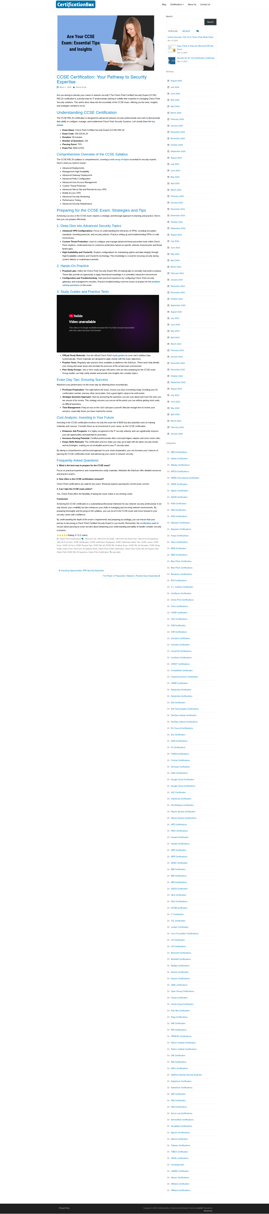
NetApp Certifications (180, 965)
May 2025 (175, 176)
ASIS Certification (178, 503)
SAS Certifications (179, 1106)
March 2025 (176, 189)
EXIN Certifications (179, 740)
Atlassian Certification (180, 522)
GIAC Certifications (179, 773)
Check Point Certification (99, 552)
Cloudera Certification (180, 638)
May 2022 (175, 408)
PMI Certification (178, 1023)
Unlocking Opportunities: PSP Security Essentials (82, 570)
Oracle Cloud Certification (182, 1004)
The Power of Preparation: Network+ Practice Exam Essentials (131, 575)
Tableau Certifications (180, 1145)
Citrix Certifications (179, 619)
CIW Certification (178, 625)
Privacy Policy (64, 1208)
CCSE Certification (81, 542)
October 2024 (177, 221)
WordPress (208, 1211)
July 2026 (175, 87)
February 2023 (177, 350)
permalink (116, 552)
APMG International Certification (185, 477)
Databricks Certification (181, 689)
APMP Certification (179, 484)
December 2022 (178, 363)
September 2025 (178, 151)
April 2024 (175, 260)
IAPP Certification (178, 850)
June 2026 (175, 93)
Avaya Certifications (179, 535)
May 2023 (175, 330)
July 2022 (175, 395)
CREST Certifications (180, 664)
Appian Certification (179, 490)
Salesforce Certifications (181, 1087)
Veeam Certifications (180, 1177)
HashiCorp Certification (181, 798)
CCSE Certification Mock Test (128, 542)
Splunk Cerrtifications (180, 1132)
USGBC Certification (180, 1171)
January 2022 (177, 433)
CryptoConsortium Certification (184, 676)
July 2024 (175, 241)
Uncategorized (177, 1164)
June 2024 (175, 247)
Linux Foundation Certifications (184, 933)
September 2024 (178, 228)
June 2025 (175, 170)
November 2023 (178, 292)
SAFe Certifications (179, 1068)
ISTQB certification (179, 907)
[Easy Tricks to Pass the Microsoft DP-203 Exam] (172, 48)
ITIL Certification (178, 920)
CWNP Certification (179, 683)
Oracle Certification (179, 997)
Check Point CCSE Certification (111, 548)
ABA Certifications (179, 452)
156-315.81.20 (90, 538)
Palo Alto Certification (180, 1010)
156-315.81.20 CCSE (105, 538)
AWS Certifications (179, 554)
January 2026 (177, 125)
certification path (148, 523)
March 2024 (176, 266)
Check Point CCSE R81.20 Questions (72, 552)
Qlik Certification (178, 1055)
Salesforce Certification (181, 1081)
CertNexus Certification (181, 593)
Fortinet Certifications (180, 760)
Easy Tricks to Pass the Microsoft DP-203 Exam (195, 47)
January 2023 (177, 356)
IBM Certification (178, 869)
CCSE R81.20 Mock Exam (117, 545)
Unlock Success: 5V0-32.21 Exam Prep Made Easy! (190, 37)
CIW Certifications (179, 631)
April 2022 (175, 414)
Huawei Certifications (180, 843)
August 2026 (176, 80)
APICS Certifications (180, 471)
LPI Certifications (178, 946)
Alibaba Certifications (180, 464)
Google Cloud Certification (182, 779)
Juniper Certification (180, 927)
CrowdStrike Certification (182, 670)
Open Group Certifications (182, 991)
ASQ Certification (178, 509)
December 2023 (178, 286)
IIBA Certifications (179, 882)
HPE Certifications (179, 824)
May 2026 (175, 99)
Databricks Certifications (181, 696)
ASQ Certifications (179, 516)
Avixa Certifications (179, 542)
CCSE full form (69, 545)
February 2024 (177, 273)
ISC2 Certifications (179, 901)
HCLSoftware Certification (182, 805)
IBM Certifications (178, 875)
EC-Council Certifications (182, 728)
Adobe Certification (179, 458)
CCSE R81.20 (99, 545)
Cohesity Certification (180, 644)
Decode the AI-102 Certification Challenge (195, 57)
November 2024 (178, 215)
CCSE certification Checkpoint (102, 542)
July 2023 (175, 318)
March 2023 (176, 343)
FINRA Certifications (180, 753)
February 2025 (177, 196)
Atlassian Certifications (181, 529)
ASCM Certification (179, 497)
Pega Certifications (179, 1017)
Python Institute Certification (183, 1042)
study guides (118, 355)
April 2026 (175, 106)
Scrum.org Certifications (181, 1113)
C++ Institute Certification (182, 586)
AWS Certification (178, 548)
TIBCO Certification (179, 1151)
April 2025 (175, 183)
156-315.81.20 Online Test (126, 538)
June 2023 (175, 324)
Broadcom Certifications (181, 574)
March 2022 (176, 420)
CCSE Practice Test (84, 545)
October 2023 (177, 298)
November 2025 (178, 138)
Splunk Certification (179, 1138)
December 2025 (178, 131)
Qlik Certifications (178, 1061)
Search (169, 16)
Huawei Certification (180, 837)
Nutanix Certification (180, 972)
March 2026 (176, 112)
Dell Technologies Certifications (185, 708)
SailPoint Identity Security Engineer (186, 1074)
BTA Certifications (179, 580)
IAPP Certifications (179, 856)
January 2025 (177, 202)
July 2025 (175, 164)
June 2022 (175, 401)
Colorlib (200, 1208)
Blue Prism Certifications (182, 567)
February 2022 (177, 427)
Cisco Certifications (179, 606)
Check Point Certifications (70, 538)
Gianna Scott (81, 87)
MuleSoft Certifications (181, 959)
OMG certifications (179, 984)
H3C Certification (178, 792)
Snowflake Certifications (181, 1126)
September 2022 (178, 382)
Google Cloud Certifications (183, 785)
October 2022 (177, 375)
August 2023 (176, 311)
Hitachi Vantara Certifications (183, 818)
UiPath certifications (179, 1158)
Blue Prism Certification (181, 561)
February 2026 (177, 119)
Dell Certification (178, 702)
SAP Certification (178, 1093)
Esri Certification (178, 734)
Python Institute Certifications (184, 1049)
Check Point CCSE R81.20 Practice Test (141, 548)
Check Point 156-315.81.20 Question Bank (80, 548)
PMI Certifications (178, 1029)
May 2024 (175, 254)
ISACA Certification (179, 888)
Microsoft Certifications (181, 952)
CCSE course (146, 542)
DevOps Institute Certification (184, 715)
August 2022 (176, 388)
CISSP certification (179, 612)
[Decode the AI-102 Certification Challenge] (172, 60)
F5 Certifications (178, 747)
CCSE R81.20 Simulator (138, 545)
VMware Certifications (180, 1190)
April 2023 (175, 337)
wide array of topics (119, 159)
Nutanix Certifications (180, 978)
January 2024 (177, 279)
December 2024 (178, 209)
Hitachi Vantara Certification (183, 811)
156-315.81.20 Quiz (65, 542)
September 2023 (178, 305)
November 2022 (178, 369)
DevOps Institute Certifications (184, 721)
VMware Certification (180, 1183)
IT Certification (177, 914)
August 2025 (176, 157)
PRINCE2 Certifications (181, 1036)
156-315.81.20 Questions (148, 538)
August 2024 (176, 234)
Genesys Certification (180, 766)
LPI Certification (178, 939)
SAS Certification (178, 1100)
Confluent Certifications (181, 657)
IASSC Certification (179, 862)
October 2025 (177, 144)
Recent (186, 31)
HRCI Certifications (179, 830)
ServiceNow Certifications (182, 1119)
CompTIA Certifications (181, 651)
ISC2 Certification (178, 894)
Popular (173, 31)
